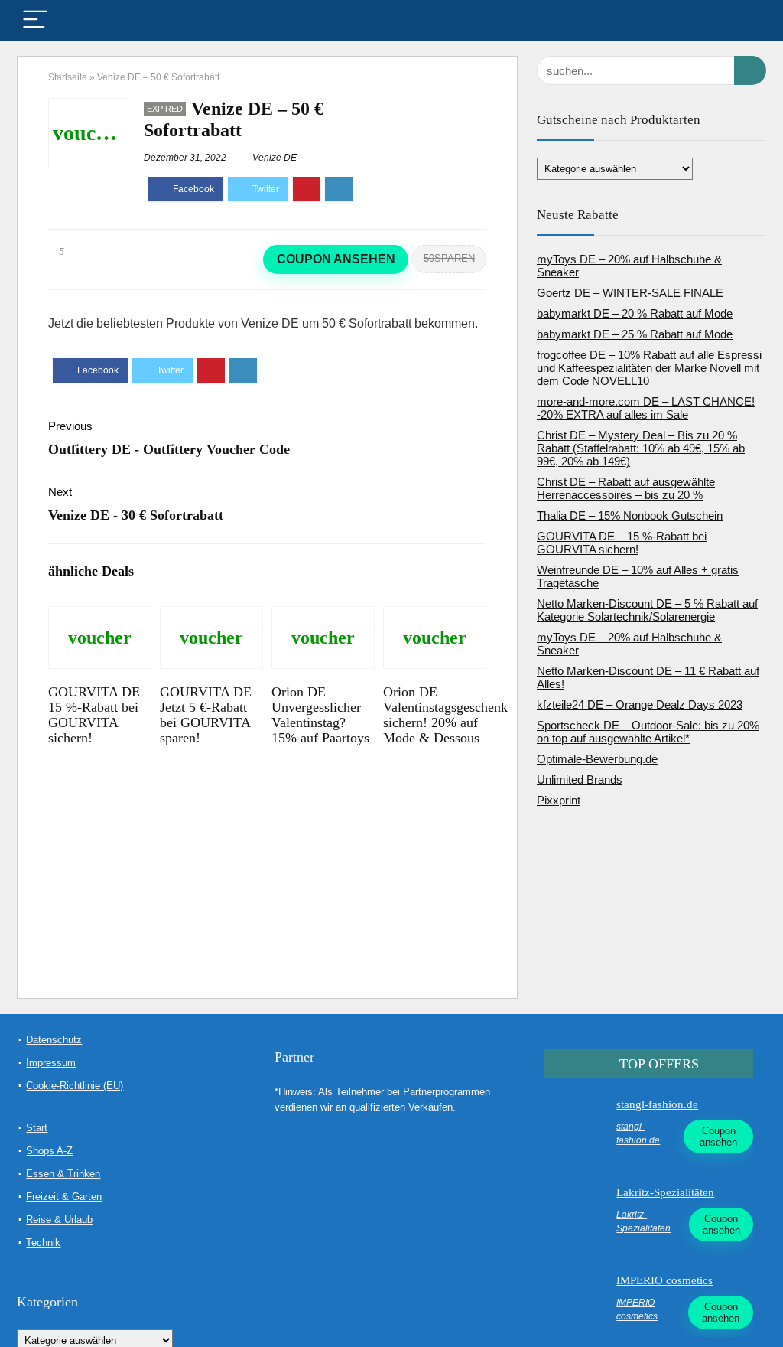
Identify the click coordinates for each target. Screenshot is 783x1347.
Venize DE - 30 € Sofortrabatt (135, 515)
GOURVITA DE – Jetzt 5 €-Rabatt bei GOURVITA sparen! (211, 714)
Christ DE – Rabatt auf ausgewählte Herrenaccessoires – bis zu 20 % (626, 488)
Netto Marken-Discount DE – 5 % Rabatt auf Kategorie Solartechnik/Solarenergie (647, 610)
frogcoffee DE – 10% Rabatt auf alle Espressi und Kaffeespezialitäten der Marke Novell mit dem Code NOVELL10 (649, 367)
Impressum (51, 1062)
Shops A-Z (49, 1150)
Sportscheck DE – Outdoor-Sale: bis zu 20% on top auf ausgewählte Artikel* (648, 732)
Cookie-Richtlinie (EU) (74, 1085)
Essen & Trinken (63, 1173)
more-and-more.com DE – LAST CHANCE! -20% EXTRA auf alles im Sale (646, 408)
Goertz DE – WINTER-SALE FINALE (630, 292)
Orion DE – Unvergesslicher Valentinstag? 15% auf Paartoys (320, 714)
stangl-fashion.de (657, 1104)
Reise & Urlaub (59, 1219)
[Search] (742, 20)
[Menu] (35, 20)
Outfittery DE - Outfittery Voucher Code (169, 449)
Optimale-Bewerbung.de (597, 758)
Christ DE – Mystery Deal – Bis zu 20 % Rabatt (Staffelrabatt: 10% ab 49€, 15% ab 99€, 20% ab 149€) (641, 448)
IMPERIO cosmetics (664, 1280)
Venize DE (274, 157)
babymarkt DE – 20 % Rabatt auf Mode (635, 313)
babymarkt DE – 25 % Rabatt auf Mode (635, 334)
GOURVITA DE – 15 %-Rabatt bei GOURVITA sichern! (99, 714)
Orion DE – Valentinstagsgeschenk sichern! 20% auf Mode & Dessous (445, 714)
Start (36, 1127)
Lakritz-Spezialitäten (665, 1192)
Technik (43, 1242)
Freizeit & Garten (64, 1196)
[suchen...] (750, 70)
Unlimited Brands (579, 779)
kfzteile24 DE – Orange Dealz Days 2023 (639, 704)
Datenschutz (54, 1039)
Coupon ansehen (336, 259)
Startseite (67, 77)
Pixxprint (558, 800)
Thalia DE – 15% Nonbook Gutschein (630, 515)
